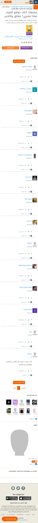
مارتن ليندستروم (26, 38)
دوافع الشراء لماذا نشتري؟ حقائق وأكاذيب (21, 6)
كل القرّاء (32, 419)
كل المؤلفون (32, 464)
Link (25, 76)
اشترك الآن (10, 48)
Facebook (31, 76)
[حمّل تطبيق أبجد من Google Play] (12, 498)
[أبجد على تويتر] (18, 488)
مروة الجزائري (8, 405)
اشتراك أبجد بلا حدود (11, 514)
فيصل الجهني (28, 405)
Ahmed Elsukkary (21, 414)
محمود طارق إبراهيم (34, 405)
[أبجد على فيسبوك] (23, 488)
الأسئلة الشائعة (20, 514)
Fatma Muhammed (28, 414)
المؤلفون (2, 514)
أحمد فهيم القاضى (21, 405)
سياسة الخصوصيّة (23, 520)
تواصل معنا (27, 514)
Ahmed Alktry (8, 414)
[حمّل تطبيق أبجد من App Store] (25, 498)
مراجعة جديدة (18, 61)
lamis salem (15, 405)
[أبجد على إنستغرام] (13, 488)
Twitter (28, 76)
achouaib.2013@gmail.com (15, 414)
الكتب (33, 514)
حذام (36, 414)
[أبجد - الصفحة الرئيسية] (26, 2)
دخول (2, 2)
